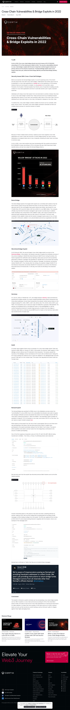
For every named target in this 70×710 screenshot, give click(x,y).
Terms (26, 704)
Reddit (35, 83)
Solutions (22, 1)
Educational (12, 631)
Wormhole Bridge (15, 254)
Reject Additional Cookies (41, 706)
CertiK (3, 6)
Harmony (44, 297)
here (31, 420)
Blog (44, 1)
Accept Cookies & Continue (29, 706)
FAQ (49, 681)
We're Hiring (50, 686)
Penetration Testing (37, 684)
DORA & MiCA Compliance (38, 690)
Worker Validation (51, 684)
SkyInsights (35, 696)
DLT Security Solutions (37, 686)
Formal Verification (36, 692)
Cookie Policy (51, 692)
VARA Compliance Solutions (38, 688)
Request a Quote (63, 1)
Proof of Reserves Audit (37, 677)
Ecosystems (27, 1)
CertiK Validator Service (37, 694)
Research (11, 6)
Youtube (64, 683)
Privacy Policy (51, 690)
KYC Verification (36, 683)
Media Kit (50, 683)
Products (16, 1)
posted (39, 85)
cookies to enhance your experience (36, 703)
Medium (64, 684)
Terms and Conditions (52, 694)
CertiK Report (39, 1)
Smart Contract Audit (37, 675)
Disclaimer (50, 688)
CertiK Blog (7, 6)
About (49, 675)
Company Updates (28, 631)
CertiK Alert (65, 679)
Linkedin (64, 686)
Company (33, 1)
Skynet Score (35, 681)
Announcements (36, 631)
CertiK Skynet (65, 677)
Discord (64, 690)
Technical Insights (5, 631)
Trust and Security (51, 696)
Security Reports (10, 14)
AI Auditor (35, 698)
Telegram (64, 681)
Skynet (34, 679)
